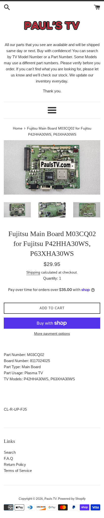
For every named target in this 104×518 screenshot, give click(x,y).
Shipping (33, 272)
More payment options (52, 333)
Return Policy (15, 464)
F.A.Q (8, 458)
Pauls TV (50, 499)
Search (10, 452)
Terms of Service (18, 470)
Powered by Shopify (72, 499)
